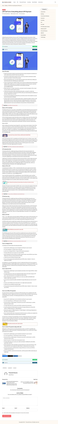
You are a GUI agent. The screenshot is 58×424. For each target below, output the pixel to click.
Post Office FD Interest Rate (12, 105)
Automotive (43, 11)
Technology (43, 37)
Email (16, 408)
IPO (41, 22)
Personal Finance (44, 30)
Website (27, 408)
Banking (6, 5)
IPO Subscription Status (45, 26)
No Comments (22, 13)
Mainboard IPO (43, 28)
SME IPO (42, 32)
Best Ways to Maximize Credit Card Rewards (15, 146)
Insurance (42, 18)
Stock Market (43, 35)
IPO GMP (42, 24)
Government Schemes (45, 16)
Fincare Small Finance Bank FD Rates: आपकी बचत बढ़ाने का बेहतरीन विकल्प (18, 134)
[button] (11, 374)
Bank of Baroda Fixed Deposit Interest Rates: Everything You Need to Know (20, 182)
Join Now (35, 46)
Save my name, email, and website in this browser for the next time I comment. (16, 412)
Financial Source (13, 372)
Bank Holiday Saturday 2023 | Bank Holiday (15, 323)
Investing (42, 20)
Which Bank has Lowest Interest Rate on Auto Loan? (17, 241)
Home (3, 5)
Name (3, 408)
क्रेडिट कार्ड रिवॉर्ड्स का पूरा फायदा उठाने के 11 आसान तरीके (15, 229)
